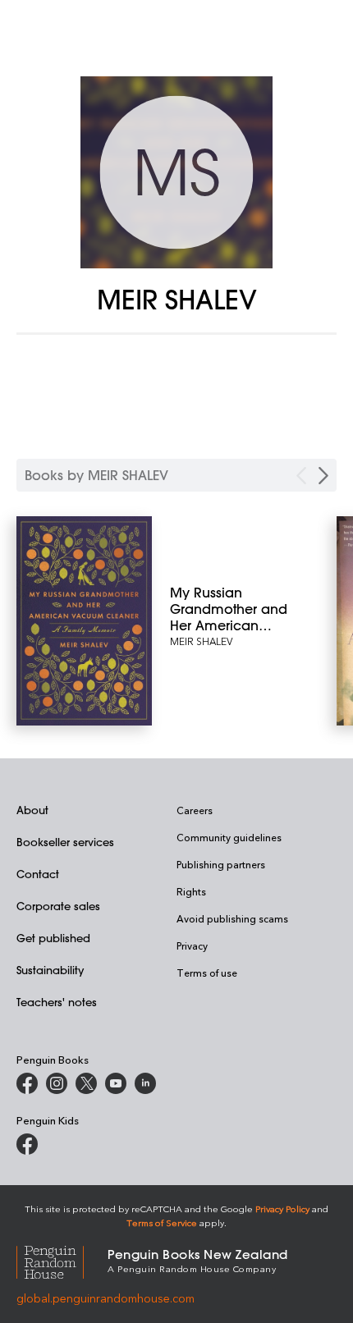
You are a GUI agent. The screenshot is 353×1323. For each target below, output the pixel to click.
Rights (191, 891)
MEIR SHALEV (201, 641)
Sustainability (50, 970)
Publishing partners (220, 864)
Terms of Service (161, 1222)
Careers (194, 810)
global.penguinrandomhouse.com (105, 1298)
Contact (37, 874)
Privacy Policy (282, 1208)
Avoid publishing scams (232, 918)
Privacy (192, 945)
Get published (53, 938)
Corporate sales (58, 906)
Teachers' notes (56, 1002)
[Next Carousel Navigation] (323, 475)
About (32, 810)
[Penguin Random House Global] (62, 1259)
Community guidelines (229, 837)
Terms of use (206, 972)
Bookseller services (65, 842)
